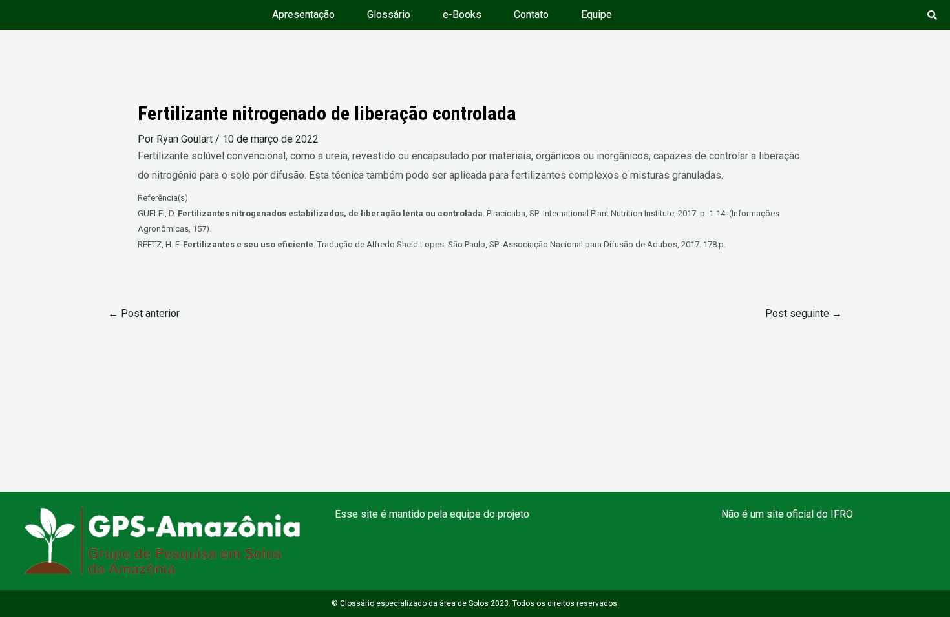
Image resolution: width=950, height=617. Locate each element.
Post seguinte (803, 313)
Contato (531, 14)
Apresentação (303, 14)
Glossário (388, 14)
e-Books (462, 14)
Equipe (596, 14)
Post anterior (144, 313)
